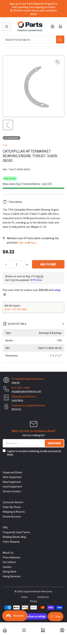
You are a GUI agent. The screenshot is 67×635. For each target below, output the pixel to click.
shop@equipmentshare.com (26, 391)
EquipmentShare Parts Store (37, 591)
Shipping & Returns (14, 511)
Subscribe (54, 443)
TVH (5, 145)
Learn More (17, 400)
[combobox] (33, 39)
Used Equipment (12, 486)
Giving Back (9, 571)
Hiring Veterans (12, 576)
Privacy (33, 600)
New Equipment (12, 481)
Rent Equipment (12, 477)
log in (34, 242)
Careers (7, 566)
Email (7, 309)
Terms (24, 596)
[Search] (60, 39)
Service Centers (12, 491)
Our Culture (9, 562)
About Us (16, 408)
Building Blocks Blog (14, 536)
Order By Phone (12, 507)
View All (16, 382)
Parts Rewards (11, 541)
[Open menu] (7, 26)
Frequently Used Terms (16, 532)
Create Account (12, 516)
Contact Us (43, 596)
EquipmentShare (12, 472)
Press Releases (11, 557)
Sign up (23, 242)
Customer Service (13, 502)
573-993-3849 (19, 309)
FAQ (5, 527)
